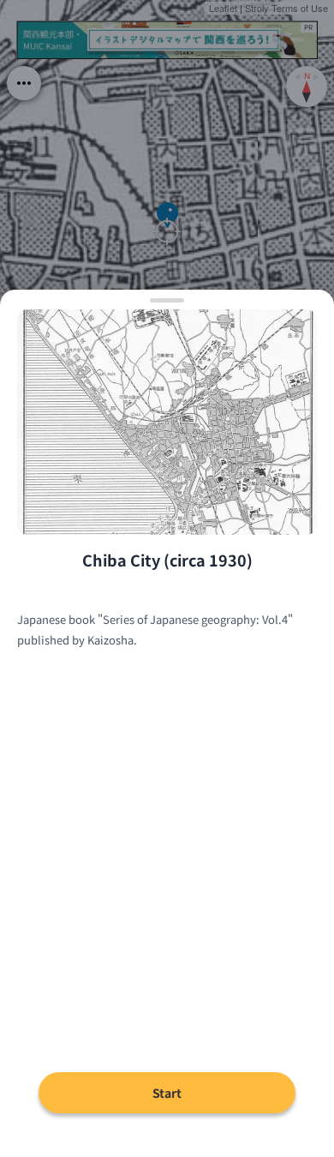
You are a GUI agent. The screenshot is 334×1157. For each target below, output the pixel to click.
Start (167, 1092)
